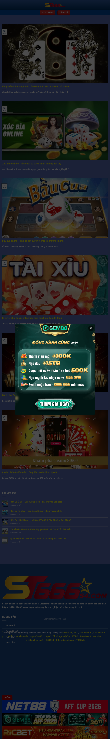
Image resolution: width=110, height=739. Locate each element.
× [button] (91, 328)
